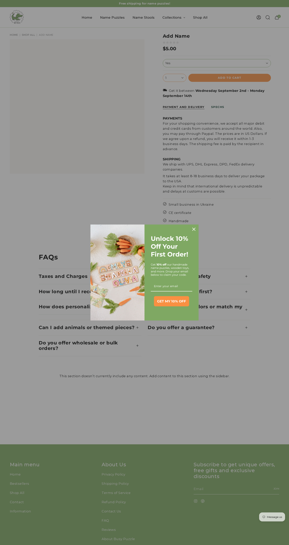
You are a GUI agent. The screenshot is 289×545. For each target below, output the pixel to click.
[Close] (194, 229)
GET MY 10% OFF (171, 301)
